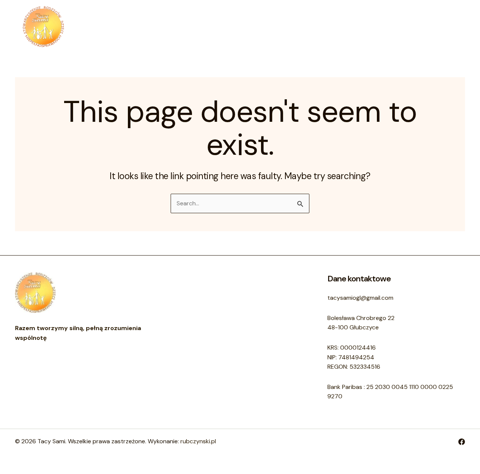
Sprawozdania (300, 26)
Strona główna (180, 26)
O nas (222, 26)
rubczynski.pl (198, 441)
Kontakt (255, 26)
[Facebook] (461, 441)
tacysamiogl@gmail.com (360, 298)
